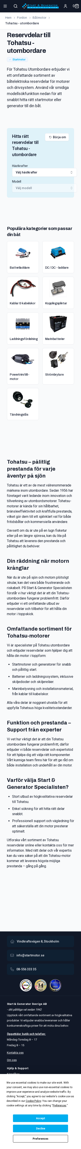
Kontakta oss (15, 1052)
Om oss (12, 1060)
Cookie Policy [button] (33, 1100)
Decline (40, 1128)
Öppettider (14, 1034)
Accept (40, 1118)
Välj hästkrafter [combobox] (26, 172)
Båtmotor (39, 17)
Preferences (40, 1138)
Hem (8, 17)
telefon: (40, 1034)
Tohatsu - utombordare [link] (22, 23)
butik (25, 1034)
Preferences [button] (59, 1105)
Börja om (59, 137)
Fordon (22, 17)
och (32, 1034)
